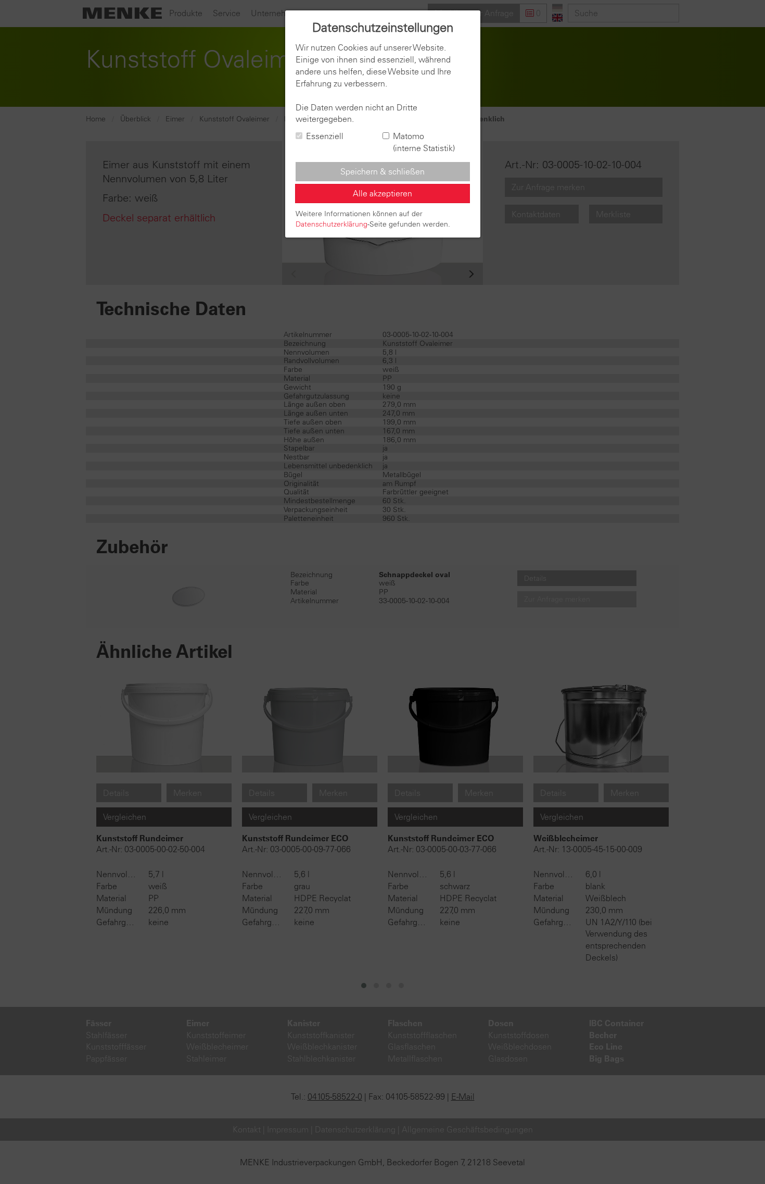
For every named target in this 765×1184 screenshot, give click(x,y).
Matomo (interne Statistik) (424, 142)
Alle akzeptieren (382, 193)
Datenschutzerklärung (331, 224)
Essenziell (324, 136)
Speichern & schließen (382, 171)
